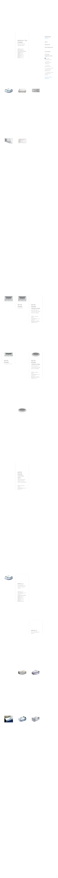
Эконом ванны (47, 100)
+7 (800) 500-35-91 (50, 3)
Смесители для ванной (49, 130)
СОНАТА (20, 97)
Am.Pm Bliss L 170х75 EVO (35, 417)
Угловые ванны (48, 102)
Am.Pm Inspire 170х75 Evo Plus (8, 531)
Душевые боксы (48, 109)
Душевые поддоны (48, 110)
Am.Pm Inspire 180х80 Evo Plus (21, 531)
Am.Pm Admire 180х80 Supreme (21, 252)
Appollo (7, 97)
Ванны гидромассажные (49, 86)
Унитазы (46, 133)
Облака (3, 15)
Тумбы (46, 123)
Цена (3, 29)
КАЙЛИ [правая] (7, 41)
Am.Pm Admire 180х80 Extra (35, 197)
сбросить (47, 38)
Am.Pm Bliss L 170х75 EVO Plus (8, 474)
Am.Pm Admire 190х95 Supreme (21, 419)
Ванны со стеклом (48, 96)
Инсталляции (47, 142)
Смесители (47, 128)
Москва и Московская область (49, 7)
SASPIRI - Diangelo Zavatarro (7, 197)
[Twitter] (4, 787)
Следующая (26, 766)
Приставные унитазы (48, 138)
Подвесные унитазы (48, 135)
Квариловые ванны (48, 91)
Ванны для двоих (48, 98)
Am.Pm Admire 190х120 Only (8, 306)
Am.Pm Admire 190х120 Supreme (21, 307)
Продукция (5, 11)
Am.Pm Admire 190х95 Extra (35, 362)
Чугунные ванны (48, 90)
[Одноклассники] (6, 787)
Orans (6, 147)
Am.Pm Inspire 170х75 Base (35, 474)
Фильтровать (51, 31)
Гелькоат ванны (48, 95)
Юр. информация (33, 789)
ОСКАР (33, 147)
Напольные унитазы (48, 136)
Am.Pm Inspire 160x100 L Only (21, 475)
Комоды (46, 124)
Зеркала (46, 119)
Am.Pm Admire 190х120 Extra (34, 252)
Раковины (46, 126)
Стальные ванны (48, 93)
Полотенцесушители (49, 143)
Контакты (31, 787)
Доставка (22, 11)
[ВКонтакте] (3, 787)
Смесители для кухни (49, 131)
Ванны (46, 84)
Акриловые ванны (48, 88)
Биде (46, 140)
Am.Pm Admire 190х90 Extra (35, 306)
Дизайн (11, 11)
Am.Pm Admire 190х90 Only (8, 362)
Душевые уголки (48, 112)
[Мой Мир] (8, 787)
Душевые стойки (48, 114)
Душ (45, 105)
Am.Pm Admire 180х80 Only (8, 251)
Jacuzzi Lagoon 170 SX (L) (35, 98)
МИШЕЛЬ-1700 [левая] (22, 41)
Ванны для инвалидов (49, 103)
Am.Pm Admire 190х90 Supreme (21, 363)
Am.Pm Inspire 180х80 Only (35, 530)
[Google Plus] (9, 787)
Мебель (46, 117)
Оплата (16, 11)
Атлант (20, 147)
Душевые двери (48, 116)
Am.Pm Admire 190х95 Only (8, 418)
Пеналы (46, 121)
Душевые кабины (48, 107)
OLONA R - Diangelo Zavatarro (21, 197)
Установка (28, 11)
